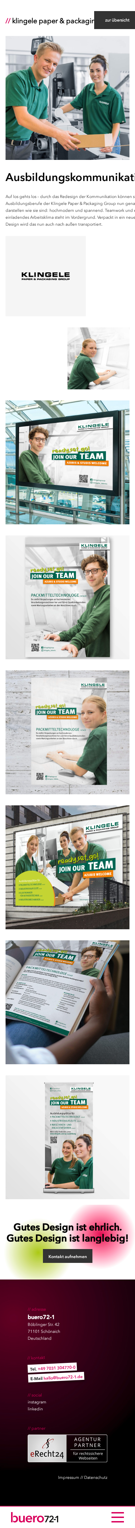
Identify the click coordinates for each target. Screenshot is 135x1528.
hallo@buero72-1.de (63, 1377)
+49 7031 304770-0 (56, 1368)
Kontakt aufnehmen (67, 1256)
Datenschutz (95, 1477)
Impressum (68, 1477)
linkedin (35, 1409)
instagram (37, 1402)
